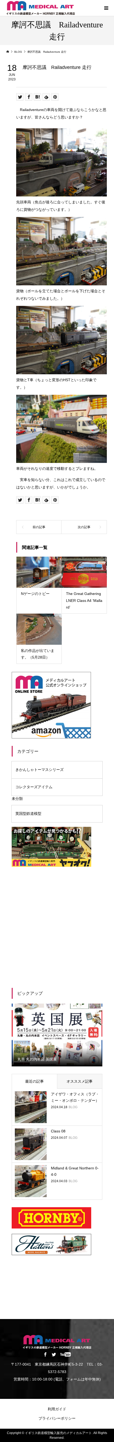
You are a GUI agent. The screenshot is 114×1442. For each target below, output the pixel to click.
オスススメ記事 (80, 1081)
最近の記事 (34, 1081)
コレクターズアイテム (33, 787)
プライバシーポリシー (57, 1418)
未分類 (17, 798)
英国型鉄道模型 (28, 813)
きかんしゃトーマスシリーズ (39, 769)
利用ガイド (57, 1409)
